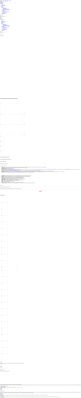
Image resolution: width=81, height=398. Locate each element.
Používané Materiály (4, 5)
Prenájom (2, 7)
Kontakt (5, 0)
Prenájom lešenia (4, 24)
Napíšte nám (40, 191)
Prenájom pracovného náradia (6, 25)
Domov (1, 0)
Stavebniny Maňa (4, 29)
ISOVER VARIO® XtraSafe (50, 169)
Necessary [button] (1, 393)
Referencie (3, 26)
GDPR (7, 0)
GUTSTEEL (26, 171)
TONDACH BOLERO (19, 171)
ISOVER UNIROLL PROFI (41, 171)
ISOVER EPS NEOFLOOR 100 (11, 170)
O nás (3, 0)
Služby (2, 22)
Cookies (10, 0)
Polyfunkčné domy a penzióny (6, 11)
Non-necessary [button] (1, 395)
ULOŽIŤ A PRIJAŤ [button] (2, 397)
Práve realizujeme (3, 21)
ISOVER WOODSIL (40, 169)
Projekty (2, 4)
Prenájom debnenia (5, 8)
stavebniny (3, 28)
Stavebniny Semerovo (5, 12)
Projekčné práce (3, 13)
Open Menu (2, 3)
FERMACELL (19, 169)
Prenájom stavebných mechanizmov (6, 9)
